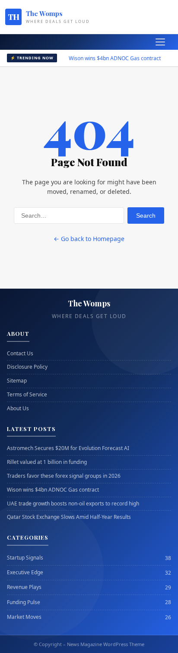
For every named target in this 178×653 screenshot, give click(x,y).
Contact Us (20, 353)
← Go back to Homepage (89, 239)
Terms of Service (27, 394)
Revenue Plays (24, 587)
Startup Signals (25, 557)
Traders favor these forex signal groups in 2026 (64, 476)
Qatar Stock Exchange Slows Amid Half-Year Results (69, 517)
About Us (18, 408)
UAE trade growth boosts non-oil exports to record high (73, 503)
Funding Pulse (23, 602)
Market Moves (24, 617)
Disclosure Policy (27, 366)
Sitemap (17, 380)
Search (146, 215)
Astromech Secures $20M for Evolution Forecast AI (68, 448)
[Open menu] (160, 42)
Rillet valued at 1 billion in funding (47, 462)
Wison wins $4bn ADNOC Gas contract (108, 58)
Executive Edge (25, 572)
